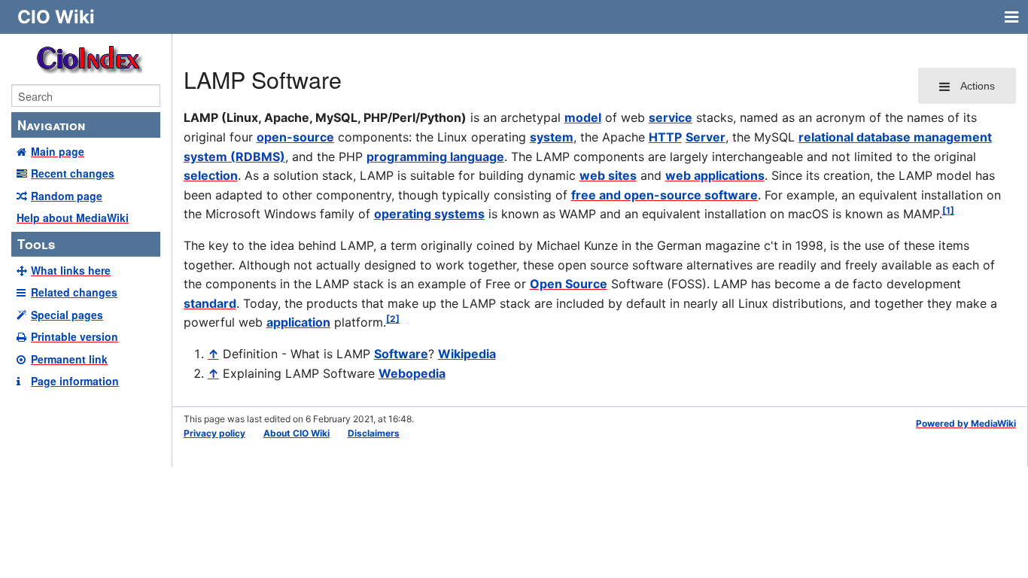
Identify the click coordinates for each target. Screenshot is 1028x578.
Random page (66, 195)
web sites (608, 175)
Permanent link (69, 359)
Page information (75, 380)
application (298, 322)
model (582, 117)
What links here (71, 270)
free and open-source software (664, 194)
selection (211, 175)
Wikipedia (467, 353)
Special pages (67, 314)
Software (401, 353)
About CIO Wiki (296, 433)
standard (210, 303)
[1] (948, 210)
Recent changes (72, 173)
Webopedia (412, 373)
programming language (435, 156)
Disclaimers (374, 433)
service (670, 117)
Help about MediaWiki (73, 217)
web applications (715, 175)
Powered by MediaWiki (966, 423)
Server (705, 136)
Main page (57, 151)
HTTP (665, 136)
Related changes (74, 292)
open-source (295, 136)
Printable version (74, 336)
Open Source (568, 283)
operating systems (429, 213)
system (551, 136)
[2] (393, 318)
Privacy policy (214, 433)
